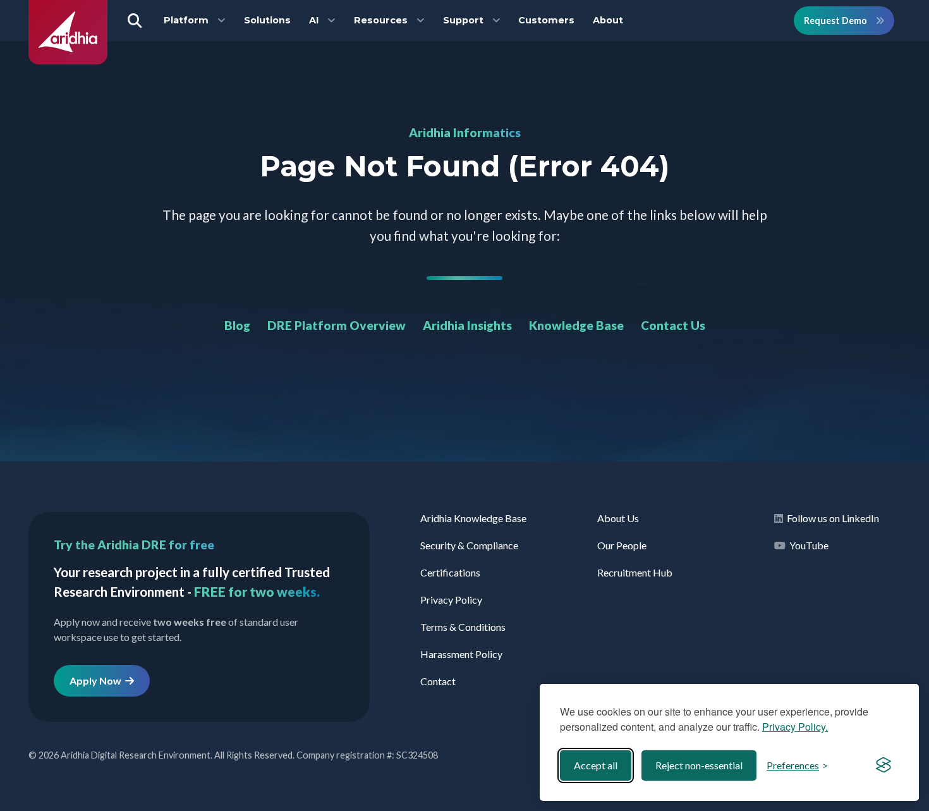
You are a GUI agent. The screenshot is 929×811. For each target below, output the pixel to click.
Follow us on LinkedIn (831, 518)
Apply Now (97, 680)
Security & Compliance (469, 545)
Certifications (450, 572)
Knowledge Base (576, 325)
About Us (618, 518)
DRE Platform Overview (336, 325)
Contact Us (673, 325)
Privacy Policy (451, 600)
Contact (438, 681)
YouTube (807, 545)
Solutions (267, 20)
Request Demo (836, 20)
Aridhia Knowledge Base (473, 518)
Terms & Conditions (463, 627)
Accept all (595, 765)
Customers (546, 20)
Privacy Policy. (795, 726)
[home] (67, 60)
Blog (237, 325)
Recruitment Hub (634, 572)
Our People (622, 545)
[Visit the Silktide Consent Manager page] (883, 765)
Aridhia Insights (467, 325)
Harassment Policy (461, 654)
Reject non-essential (699, 765)
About (608, 20)
